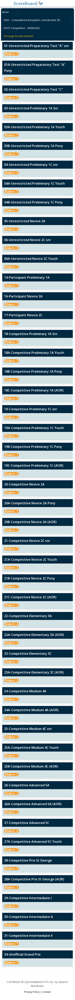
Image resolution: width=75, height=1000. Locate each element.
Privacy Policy (31, 992)
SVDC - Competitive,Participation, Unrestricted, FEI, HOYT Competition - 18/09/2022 (32, 24)
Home (5, 12)
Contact (46, 992)
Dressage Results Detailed (18, 36)
